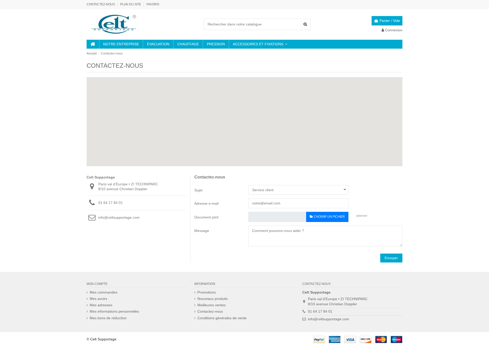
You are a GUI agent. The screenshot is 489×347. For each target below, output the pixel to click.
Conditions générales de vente (222, 318)
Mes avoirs (98, 299)
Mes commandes (103, 292)
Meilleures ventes (211, 305)
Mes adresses (101, 305)
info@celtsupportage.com (119, 217)
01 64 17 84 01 (110, 203)
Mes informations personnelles (114, 311)
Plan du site (131, 4)
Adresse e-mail (206, 203)
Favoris (152, 4)
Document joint (206, 217)
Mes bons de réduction (108, 318)
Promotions (206, 292)
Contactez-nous (101, 4)
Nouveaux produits (212, 299)
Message (201, 231)
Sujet (198, 190)
